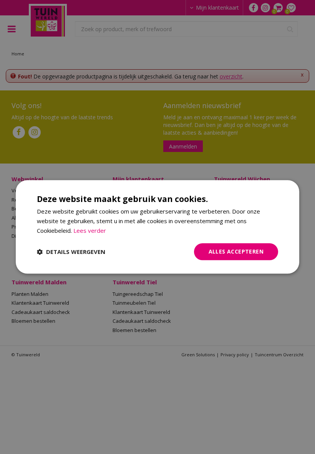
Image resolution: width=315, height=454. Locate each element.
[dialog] (157, 227)
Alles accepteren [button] (236, 251)
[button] (71, 251)
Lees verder (89, 230)
